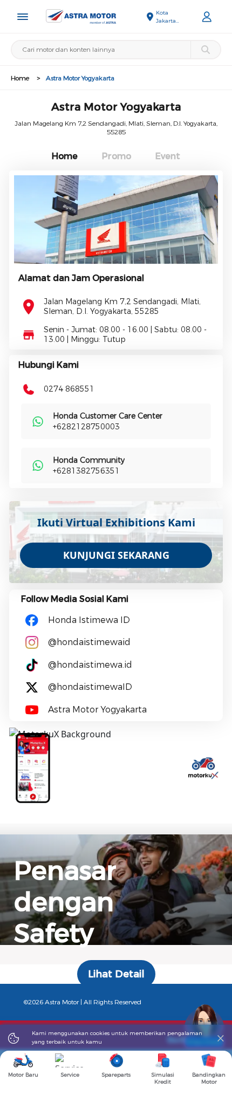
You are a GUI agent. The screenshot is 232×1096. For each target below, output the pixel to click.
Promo (116, 156)
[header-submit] (205, 49)
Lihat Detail (116, 974)
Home (20, 78)
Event (167, 156)
